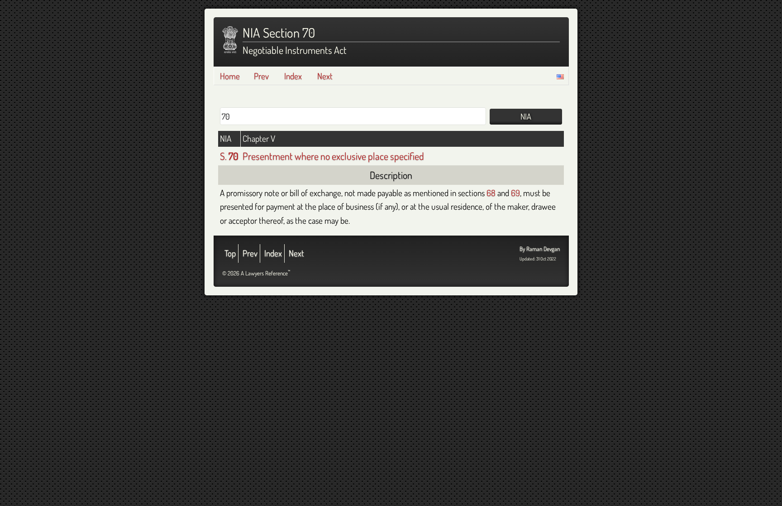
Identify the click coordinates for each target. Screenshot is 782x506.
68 (491, 192)
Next (325, 76)
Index (293, 76)
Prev (261, 76)
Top (230, 253)
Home (230, 76)
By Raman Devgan (540, 248)
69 (515, 192)
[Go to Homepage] (230, 39)
